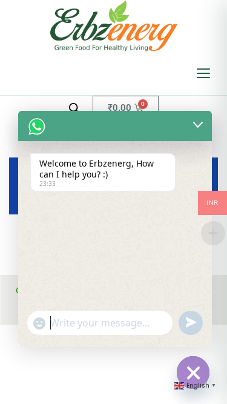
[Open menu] (203, 73)
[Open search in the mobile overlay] (74, 108)
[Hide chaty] (193, 372)
